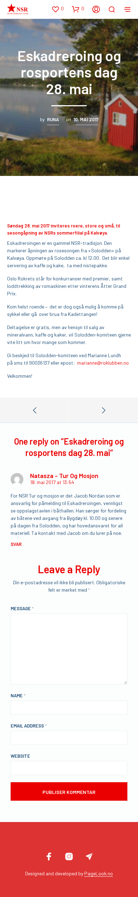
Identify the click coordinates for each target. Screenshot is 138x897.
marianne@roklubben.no (103, 363)
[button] (57, 8)
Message (22, 608)
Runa (53, 119)
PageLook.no (98, 873)
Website (20, 756)
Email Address (29, 726)
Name (18, 695)
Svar (16, 544)
